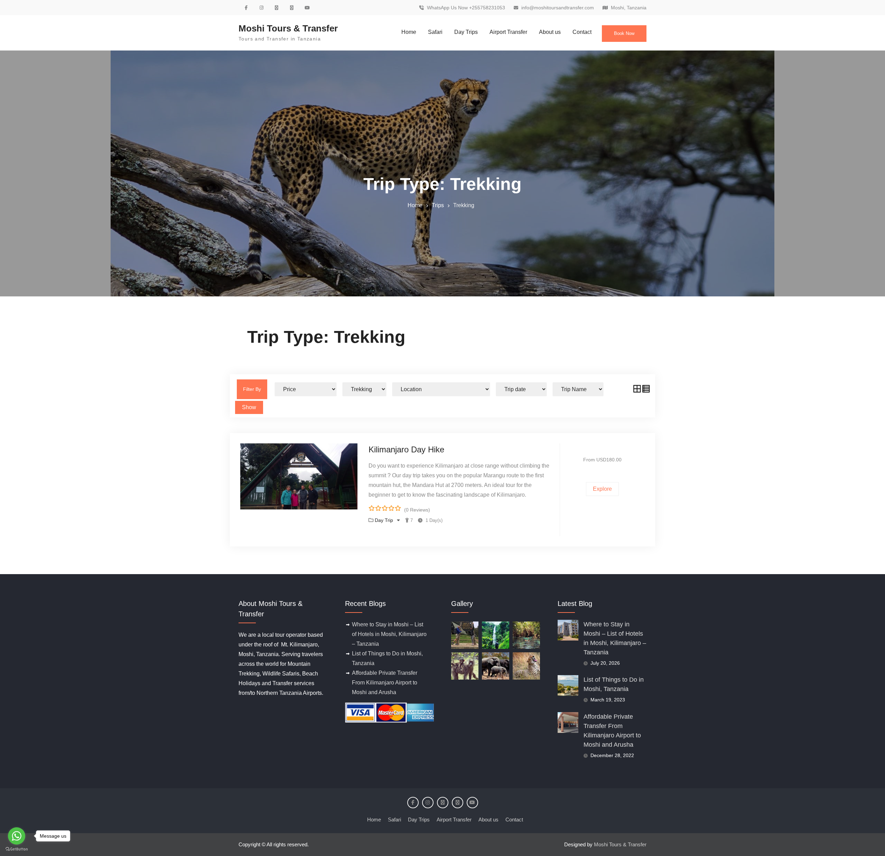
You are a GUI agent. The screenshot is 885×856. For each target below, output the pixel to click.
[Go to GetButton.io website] (17, 849)
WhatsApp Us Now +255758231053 (466, 8)
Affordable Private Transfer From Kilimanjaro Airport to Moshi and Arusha (384, 682)
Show (249, 407)
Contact (581, 32)
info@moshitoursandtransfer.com (557, 8)
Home (408, 32)
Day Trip (384, 520)
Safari (435, 32)
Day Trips (466, 32)
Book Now (624, 33)
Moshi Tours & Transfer (288, 28)
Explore (602, 489)
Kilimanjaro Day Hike (406, 449)
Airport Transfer (508, 32)
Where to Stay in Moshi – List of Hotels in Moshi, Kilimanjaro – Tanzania (389, 634)
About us (550, 32)
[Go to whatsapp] (16, 836)
